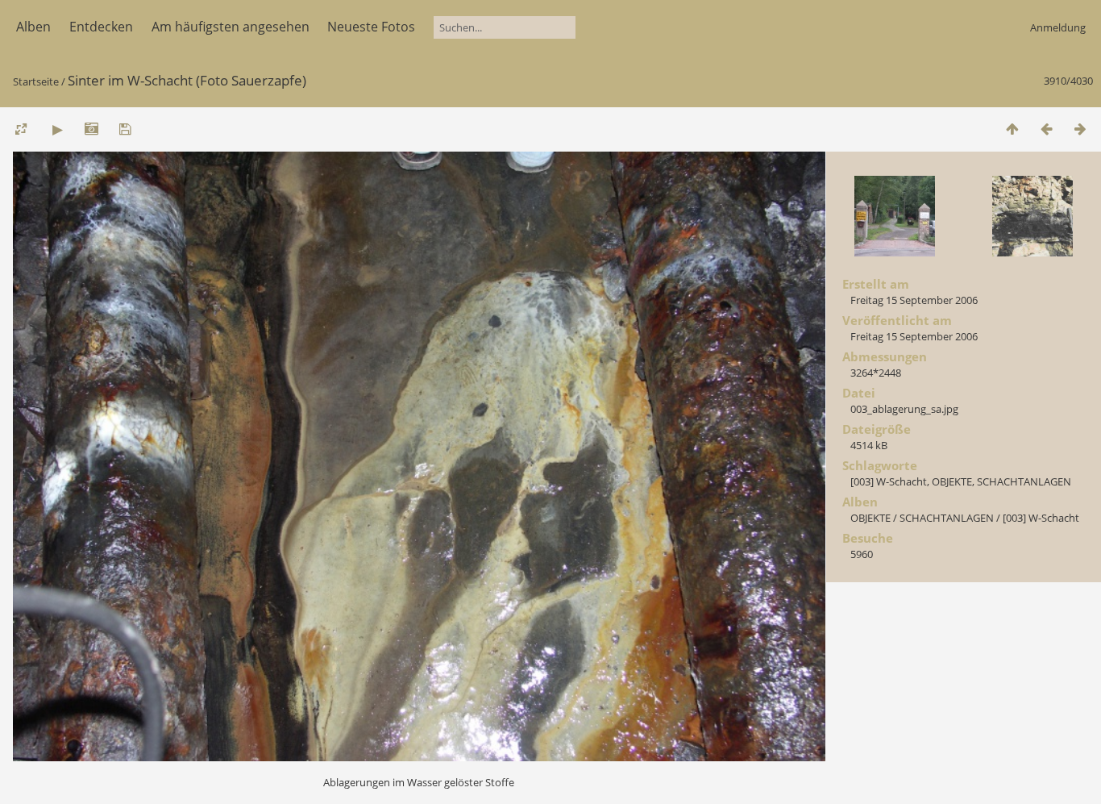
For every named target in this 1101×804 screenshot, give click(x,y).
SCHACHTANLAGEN (1024, 481)
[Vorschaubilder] (1012, 128)
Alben (33, 26)
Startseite (36, 81)
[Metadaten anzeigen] (91, 128)
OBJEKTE (952, 481)
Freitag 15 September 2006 (914, 300)
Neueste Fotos (371, 26)
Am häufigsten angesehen (231, 26)
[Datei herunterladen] (125, 128)
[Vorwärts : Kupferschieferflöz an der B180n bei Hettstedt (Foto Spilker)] (1080, 128)
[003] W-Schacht (888, 481)
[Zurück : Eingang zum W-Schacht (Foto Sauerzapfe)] (1046, 128)
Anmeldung (1058, 27)
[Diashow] (57, 128)
